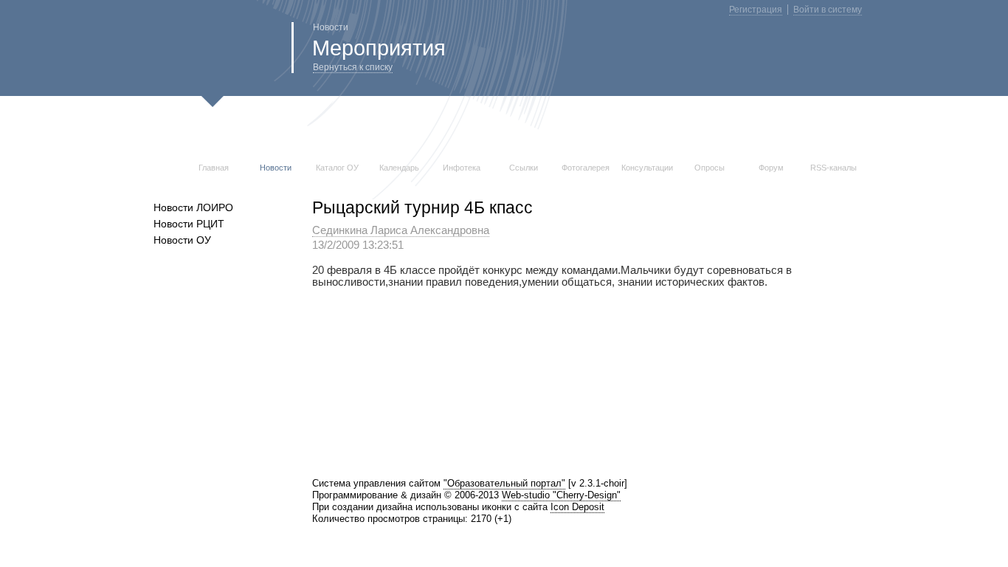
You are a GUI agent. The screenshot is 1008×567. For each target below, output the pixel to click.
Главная (214, 167)
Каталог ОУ (337, 167)
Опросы (709, 167)
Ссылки (523, 167)
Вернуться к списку (353, 67)
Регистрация (755, 9)
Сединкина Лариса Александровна (400, 230)
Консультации (647, 167)
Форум (771, 167)
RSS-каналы (833, 167)
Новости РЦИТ (188, 224)
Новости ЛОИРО (193, 207)
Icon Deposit (577, 506)
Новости (275, 167)
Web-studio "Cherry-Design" (561, 495)
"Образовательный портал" (504, 483)
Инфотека (461, 167)
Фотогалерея (586, 167)
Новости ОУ (182, 240)
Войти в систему (827, 9)
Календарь (399, 167)
